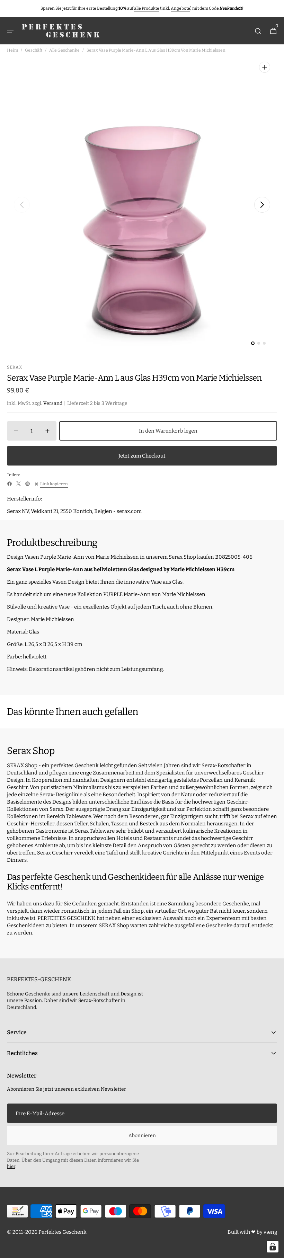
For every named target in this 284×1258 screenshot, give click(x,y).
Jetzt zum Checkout (142, 456)
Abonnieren (142, 1136)
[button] (10, 31)
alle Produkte (146, 8)
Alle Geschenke (64, 50)
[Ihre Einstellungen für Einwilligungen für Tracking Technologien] (272, 1246)
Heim (12, 50)
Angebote (180, 8)
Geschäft (33, 50)
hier (11, 1166)
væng (270, 1232)
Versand (52, 403)
